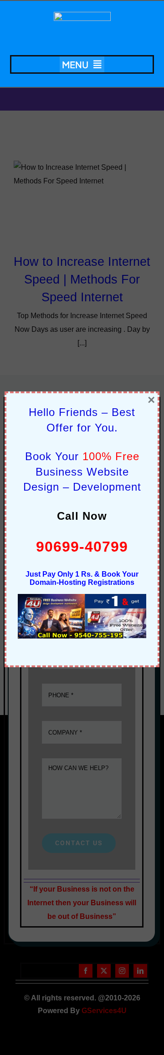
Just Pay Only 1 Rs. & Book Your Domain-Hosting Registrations (82, 578)
